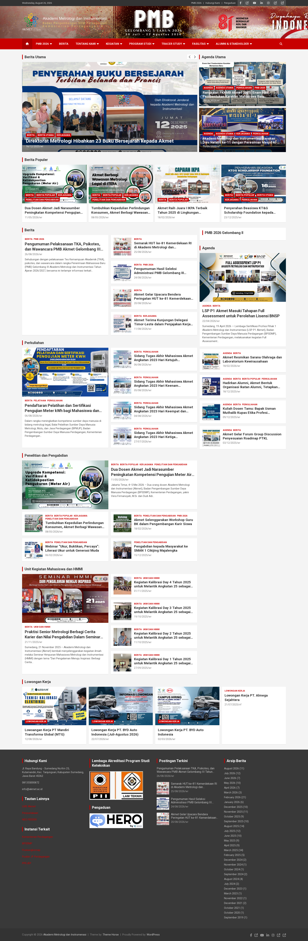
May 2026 (229, 782)
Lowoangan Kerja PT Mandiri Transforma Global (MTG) (47, 732)
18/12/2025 (229, 391)
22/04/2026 (209, 321)
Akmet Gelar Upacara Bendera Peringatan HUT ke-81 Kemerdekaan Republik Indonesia (162, 298)
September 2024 (233, 874)
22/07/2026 (98, 739)
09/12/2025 (229, 417)
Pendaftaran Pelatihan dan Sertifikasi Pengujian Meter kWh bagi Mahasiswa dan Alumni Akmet (62, 410)
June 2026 (230, 778)
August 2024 (231, 879)
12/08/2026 (31, 739)
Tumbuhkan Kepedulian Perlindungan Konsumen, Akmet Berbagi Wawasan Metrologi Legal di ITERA (120, 212)
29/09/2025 (209, 100)
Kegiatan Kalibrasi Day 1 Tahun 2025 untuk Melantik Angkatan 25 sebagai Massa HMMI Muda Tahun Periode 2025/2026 (162, 665)
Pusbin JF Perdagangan (36, 856)
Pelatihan (40, 400)
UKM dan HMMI (42, 627)
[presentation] (189, 56)
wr (41, 146)
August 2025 (231, 826)
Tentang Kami (86, 43)
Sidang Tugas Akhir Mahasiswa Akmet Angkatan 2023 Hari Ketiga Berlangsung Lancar (163, 437)
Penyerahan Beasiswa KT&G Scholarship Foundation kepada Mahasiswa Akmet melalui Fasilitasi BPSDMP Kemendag (251, 214)
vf (218, 100)
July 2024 (229, 883)
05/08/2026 (141, 390)
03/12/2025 (229, 442)
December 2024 (233, 859)
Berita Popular (46, 195)
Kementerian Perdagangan (37, 836)
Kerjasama (63, 135)
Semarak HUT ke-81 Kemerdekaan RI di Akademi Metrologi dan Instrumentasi (163, 247)
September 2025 (233, 821)
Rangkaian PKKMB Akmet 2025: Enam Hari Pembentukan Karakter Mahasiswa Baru (235, 94)
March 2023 (231, 893)
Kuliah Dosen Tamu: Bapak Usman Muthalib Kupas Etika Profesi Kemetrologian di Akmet (249, 412)
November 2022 (233, 898)
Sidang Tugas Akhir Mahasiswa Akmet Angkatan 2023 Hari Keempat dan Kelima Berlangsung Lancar (163, 411)
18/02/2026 (164, 217)
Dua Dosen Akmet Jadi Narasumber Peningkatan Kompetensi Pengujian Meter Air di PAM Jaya (52, 212)
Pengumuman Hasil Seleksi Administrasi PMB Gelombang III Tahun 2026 (159, 273)
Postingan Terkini (173, 761)
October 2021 (232, 907)
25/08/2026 (141, 252)
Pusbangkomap (31, 850)
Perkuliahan (244, 88)
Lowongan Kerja (38, 682)
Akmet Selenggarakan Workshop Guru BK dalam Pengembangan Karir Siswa (163, 522)
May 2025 (229, 840)
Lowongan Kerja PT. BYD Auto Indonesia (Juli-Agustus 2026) (114, 732)
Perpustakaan (30, 813)
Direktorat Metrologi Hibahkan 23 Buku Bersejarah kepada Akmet (100, 141)
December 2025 (233, 807)
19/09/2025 (209, 146)
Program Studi (140, 43)
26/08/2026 (31, 254)
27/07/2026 (141, 441)
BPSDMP (27, 843)
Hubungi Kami (213, 3)
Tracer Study (171, 43)
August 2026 (231, 768)
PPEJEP (26, 863)
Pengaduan (230, 3)
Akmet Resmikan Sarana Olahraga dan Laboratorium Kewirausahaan (252, 359)
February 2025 (232, 855)
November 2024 (233, 864)
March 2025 (231, 850)
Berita (63, 43)
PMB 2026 (196, 3)
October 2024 (232, 869)
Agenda (208, 88)
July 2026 (229, 773)
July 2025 (229, 831)
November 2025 (233, 811)
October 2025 (232, 816)
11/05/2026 (31, 217)
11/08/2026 (141, 328)
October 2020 (232, 912)
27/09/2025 (141, 667)
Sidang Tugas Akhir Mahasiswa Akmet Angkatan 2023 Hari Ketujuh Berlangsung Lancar (163, 360)
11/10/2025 (141, 642)
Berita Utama (35, 57)
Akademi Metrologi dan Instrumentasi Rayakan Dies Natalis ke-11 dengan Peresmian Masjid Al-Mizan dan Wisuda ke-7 (240, 142)
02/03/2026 (164, 739)
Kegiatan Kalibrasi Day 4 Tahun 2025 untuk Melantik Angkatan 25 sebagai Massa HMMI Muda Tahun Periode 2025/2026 (162, 588)
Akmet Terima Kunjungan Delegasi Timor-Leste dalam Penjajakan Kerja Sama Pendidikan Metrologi (162, 324)
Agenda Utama (214, 57)
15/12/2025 (141, 555)
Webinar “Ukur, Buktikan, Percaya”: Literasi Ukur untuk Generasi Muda (72, 548)
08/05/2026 (98, 217)
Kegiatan (112, 43)
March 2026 (231, 792)
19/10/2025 (141, 616)
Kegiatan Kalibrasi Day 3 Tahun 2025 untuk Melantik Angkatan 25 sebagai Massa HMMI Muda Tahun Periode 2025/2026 (162, 614)
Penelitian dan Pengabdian (42, 200)
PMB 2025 (260, 88)
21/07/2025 (231, 704)
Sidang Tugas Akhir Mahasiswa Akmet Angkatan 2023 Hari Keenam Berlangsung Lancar (163, 385)
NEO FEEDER (29, 819)
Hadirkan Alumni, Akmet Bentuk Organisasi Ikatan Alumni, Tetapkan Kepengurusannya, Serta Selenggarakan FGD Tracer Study (250, 389)
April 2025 (230, 845)
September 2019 (233, 917)
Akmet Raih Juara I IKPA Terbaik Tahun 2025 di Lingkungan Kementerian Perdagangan (182, 212)
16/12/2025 (32, 146)
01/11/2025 (141, 591)
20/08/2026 (141, 303)
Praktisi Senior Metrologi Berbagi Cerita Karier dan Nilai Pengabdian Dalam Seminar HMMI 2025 (62, 637)
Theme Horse (111, 934)
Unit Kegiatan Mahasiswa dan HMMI (54, 569)
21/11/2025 (31, 642)
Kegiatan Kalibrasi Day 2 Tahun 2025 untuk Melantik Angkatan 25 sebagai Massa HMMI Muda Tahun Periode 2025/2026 (162, 639)
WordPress (153, 934)
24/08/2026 (141, 277)
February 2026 (232, 797)
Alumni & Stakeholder (232, 43)
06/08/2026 (31, 415)
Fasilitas (199, 43)
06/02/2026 (52, 555)
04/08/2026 (141, 416)
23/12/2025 (231, 217)
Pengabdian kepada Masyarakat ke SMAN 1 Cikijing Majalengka (161, 548)
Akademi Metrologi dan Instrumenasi (64, 934)
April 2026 (230, 787)
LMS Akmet (29, 806)
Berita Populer (36, 160)
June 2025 (230, 835)
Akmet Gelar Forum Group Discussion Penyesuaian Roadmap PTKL (252, 436)
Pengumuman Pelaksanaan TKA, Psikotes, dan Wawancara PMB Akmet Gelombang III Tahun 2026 (63, 249)
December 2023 (233, 888)
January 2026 (232, 802)
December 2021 (233, 903)
